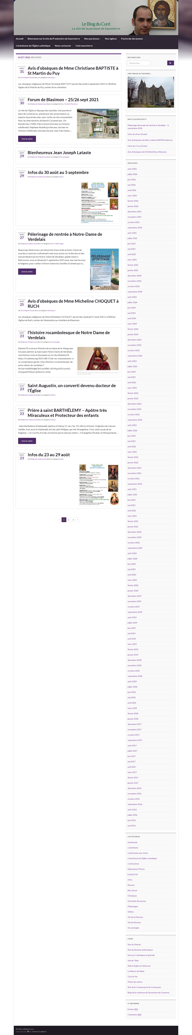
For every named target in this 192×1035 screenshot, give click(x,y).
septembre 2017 (135, 740)
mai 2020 (131, 569)
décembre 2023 (134, 339)
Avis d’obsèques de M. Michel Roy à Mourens (147, 152)
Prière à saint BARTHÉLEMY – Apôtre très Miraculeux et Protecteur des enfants (67, 413)
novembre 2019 (134, 601)
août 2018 (132, 681)
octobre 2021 (134, 478)
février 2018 (133, 713)
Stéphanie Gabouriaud (38, 104)
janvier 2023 (133, 398)
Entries (133, 1009)
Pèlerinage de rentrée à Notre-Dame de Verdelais (65, 237)
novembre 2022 (134, 409)
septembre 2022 (135, 420)
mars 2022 (132, 452)
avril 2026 (132, 190)
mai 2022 (131, 441)
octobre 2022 (134, 414)
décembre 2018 (134, 660)
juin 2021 (132, 500)
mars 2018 (132, 708)
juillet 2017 (132, 751)
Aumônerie (132, 842)
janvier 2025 (133, 270)
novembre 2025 (134, 217)
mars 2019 (132, 644)
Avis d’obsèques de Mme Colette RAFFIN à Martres (150, 140)
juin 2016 (132, 820)
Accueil (19, 38)
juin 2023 (132, 372)
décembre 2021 (134, 468)
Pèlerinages (59, 244)
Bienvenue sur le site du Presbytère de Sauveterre (54, 38)
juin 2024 (132, 307)
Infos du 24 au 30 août (137, 134)
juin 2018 (132, 692)
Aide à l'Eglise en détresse (139, 966)
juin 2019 (132, 628)
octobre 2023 (134, 350)
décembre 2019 (134, 596)
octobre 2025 (134, 222)
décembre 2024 (134, 275)
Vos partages (64, 157)
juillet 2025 (132, 238)
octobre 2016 (134, 799)
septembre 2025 (135, 227)
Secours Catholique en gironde (141, 955)
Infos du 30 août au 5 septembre (58, 172)
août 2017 (132, 745)
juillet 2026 (132, 174)
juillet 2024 (132, 302)
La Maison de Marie (136, 971)
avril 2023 (132, 382)
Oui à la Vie (132, 976)
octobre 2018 (134, 671)
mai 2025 (131, 249)
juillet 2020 (132, 558)
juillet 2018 (132, 687)
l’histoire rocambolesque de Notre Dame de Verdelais (69, 335)
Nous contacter (63, 45)
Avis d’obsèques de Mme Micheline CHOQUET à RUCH (73, 303)
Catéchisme (133, 847)
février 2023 (133, 393)
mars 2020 (132, 580)
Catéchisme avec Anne (138, 853)
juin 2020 (132, 564)
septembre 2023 (135, 356)
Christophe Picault (27, 77)
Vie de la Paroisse (71, 104)
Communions (133, 863)
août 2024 (132, 297)
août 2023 (132, 361)
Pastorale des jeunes (132, 38)
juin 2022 (132, 436)
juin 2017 (132, 756)
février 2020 (133, 585)
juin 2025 (132, 243)
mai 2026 (131, 185)
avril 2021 (132, 510)
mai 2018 (131, 697)
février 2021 (133, 521)
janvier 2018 (133, 719)
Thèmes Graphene (39, 1032)
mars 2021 (132, 516)
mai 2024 (131, 313)
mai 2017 (131, 761)
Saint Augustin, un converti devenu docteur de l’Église (72, 388)
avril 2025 (132, 254)
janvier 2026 (133, 206)
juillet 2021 (132, 494)
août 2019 (132, 617)
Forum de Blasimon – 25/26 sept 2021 (63, 99)
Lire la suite (27, 139)
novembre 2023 (134, 345)
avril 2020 (132, 574)
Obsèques (51, 77)
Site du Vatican (134, 944)
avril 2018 (132, 703)
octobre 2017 (134, 735)
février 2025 (133, 265)
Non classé (132, 890)
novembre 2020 (134, 537)
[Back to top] (185, 1028)
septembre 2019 (135, 612)
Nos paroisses (92, 38)
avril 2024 (132, 318)
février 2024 (133, 329)
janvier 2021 (133, 526)
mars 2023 (132, 388)
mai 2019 (131, 633)
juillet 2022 (132, 430)
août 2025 (132, 233)
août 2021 (132, 489)
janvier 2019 (133, 655)
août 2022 (132, 425)
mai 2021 (131, 505)
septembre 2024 (135, 291)
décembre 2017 (134, 724)
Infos (62, 104)
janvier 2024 (133, 334)
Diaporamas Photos (136, 869)
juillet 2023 (132, 366)
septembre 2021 (135, 484)
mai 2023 (131, 377)
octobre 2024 (134, 286)
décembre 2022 (134, 404)
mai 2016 (131, 825)
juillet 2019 (132, 622)
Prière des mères (135, 982)
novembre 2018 (134, 665)
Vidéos (53, 395)
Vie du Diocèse (134, 922)
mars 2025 (132, 259)
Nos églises (111, 38)
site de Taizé (133, 960)
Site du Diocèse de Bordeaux (140, 950)
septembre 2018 (135, 676)
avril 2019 (132, 638)
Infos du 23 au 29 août (49, 454)
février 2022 (133, 457)
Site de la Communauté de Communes (144, 987)
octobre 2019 (134, 606)
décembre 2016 (134, 788)
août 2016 (132, 809)
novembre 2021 (134, 473)
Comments (134, 1014)
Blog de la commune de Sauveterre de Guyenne (148, 992)
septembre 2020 (135, 548)
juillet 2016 (132, 815)
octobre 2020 (134, 542)
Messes (131, 885)
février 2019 (133, 649)
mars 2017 (132, 772)
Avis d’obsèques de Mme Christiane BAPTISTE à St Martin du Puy (73, 70)
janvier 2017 (133, 783)
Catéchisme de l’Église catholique (33, 45)
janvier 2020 (133, 590)
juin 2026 (132, 179)
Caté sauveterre (84, 45)
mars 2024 (132, 323)
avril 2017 (132, 767)
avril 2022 (132, 446)
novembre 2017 (134, 729)
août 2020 (132, 553)
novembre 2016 (134, 793)
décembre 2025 (134, 211)
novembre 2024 (134, 281)
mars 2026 (132, 195)
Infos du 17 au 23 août (137, 146)
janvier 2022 (133, 462)
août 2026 (132, 169)
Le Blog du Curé (96, 24)
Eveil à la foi (133, 874)
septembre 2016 (135, 804)
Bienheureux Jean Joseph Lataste (59, 152)
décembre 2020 (134, 532)
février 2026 (133, 201)
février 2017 (133, 777)
